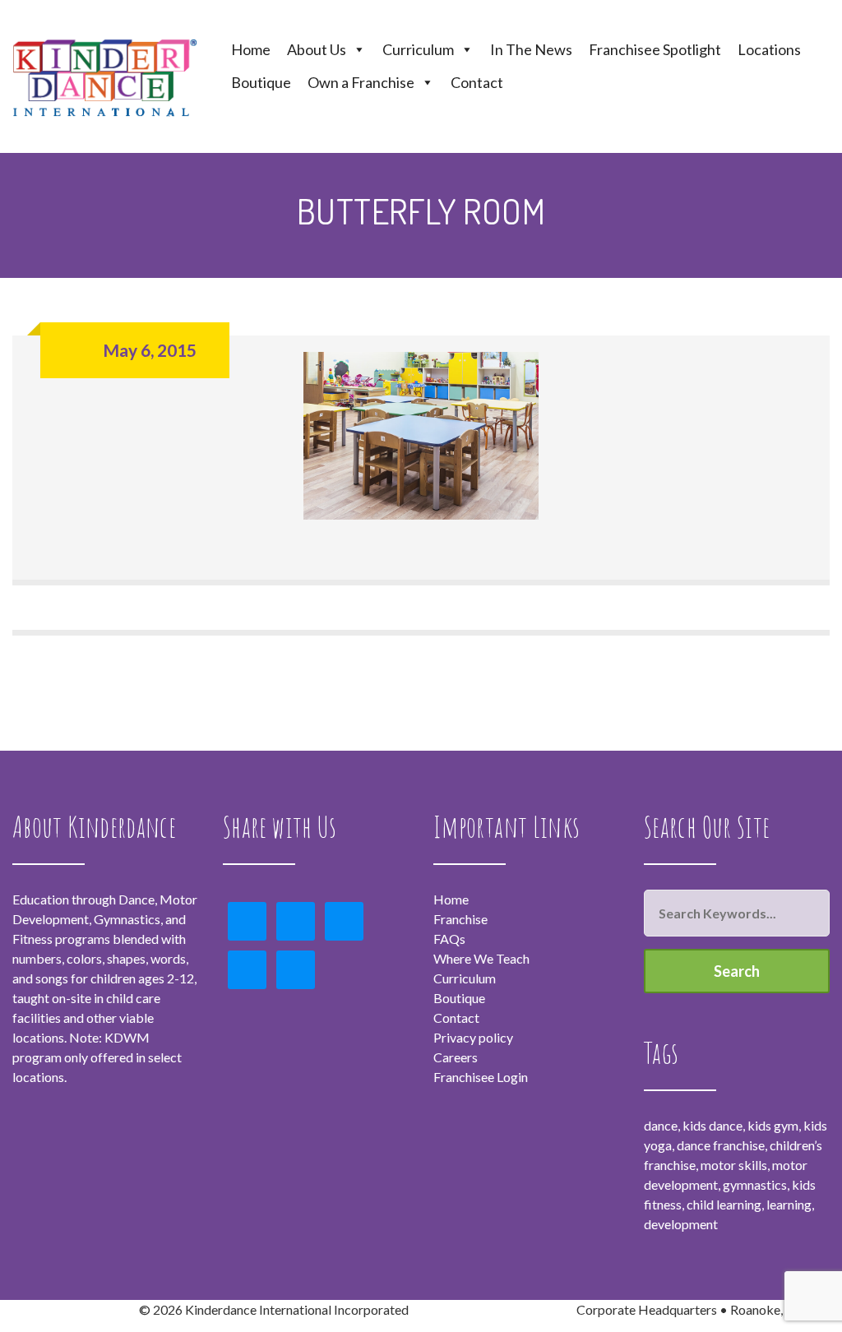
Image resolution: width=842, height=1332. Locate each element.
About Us (316, 49)
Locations (769, 49)
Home (251, 49)
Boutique (261, 82)
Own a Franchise (361, 82)
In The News (531, 49)
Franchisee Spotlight (655, 49)
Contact (477, 82)
